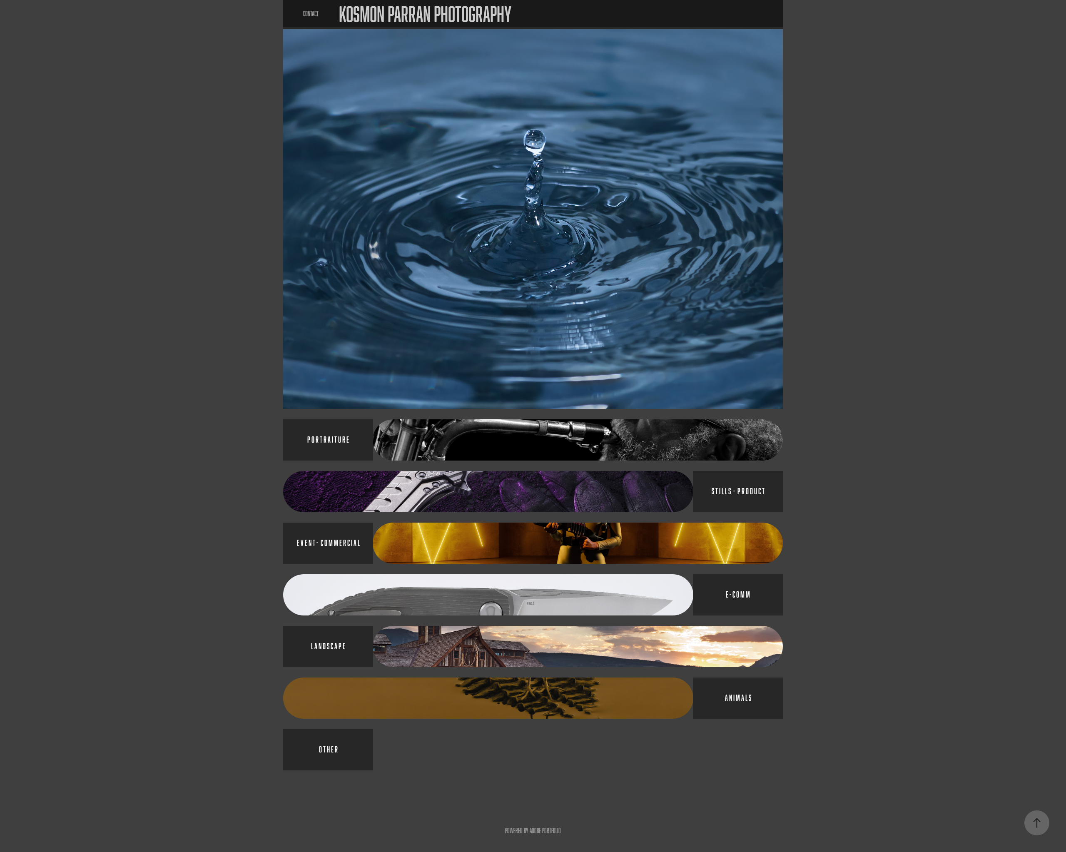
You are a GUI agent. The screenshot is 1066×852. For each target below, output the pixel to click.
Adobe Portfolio (545, 831)
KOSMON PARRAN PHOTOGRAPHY (425, 13)
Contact (311, 13)
